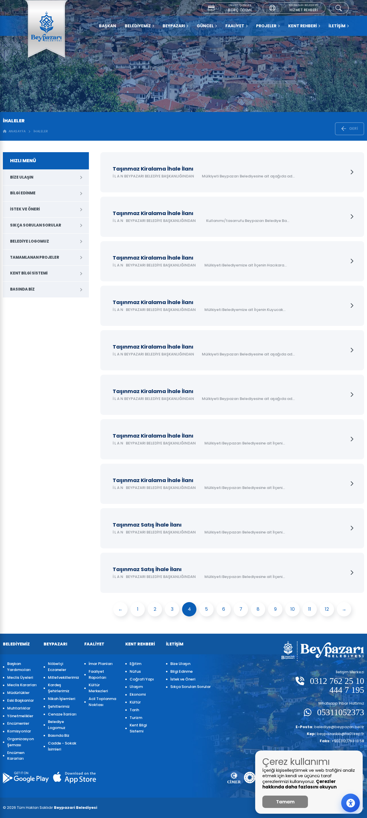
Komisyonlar (19, 731)
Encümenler (18, 723)
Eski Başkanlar (20, 700)
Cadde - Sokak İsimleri (62, 746)
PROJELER (266, 26)
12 (327, 609)
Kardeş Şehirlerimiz (58, 688)
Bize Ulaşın (21, 177)
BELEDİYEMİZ (138, 26)
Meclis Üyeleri (20, 677)
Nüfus (135, 671)
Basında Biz (22, 289)
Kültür (135, 702)
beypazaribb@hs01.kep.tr (335, 733)
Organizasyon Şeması (20, 742)
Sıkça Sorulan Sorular (35, 225)
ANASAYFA (16, 131)
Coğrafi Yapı (142, 679)
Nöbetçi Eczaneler (57, 666)
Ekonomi (138, 694)
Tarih (134, 710)
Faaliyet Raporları (97, 674)
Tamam (285, 802)
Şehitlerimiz (59, 706)
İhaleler (41, 131)
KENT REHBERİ (302, 26)
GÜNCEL (205, 26)
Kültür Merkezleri (98, 688)
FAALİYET (234, 26)
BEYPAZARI (174, 26)
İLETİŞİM (337, 26)
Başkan (107, 26)
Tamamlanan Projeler (34, 257)
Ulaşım (136, 686)
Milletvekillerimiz (63, 677)
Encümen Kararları (15, 755)
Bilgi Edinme (23, 193)
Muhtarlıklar (18, 708)
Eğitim (135, 663)
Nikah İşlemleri (61, 698)
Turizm (136, 717)
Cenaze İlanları (62, 714)
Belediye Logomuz (29, 241)
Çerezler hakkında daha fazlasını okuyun (299, 784)
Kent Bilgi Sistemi (29, 273)
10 (292, 609)
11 (309, 609)
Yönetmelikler (20, 716)
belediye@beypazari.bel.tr (330, 727)
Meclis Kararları (22, 685)
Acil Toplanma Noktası (102, 701)
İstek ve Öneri (25, 209)
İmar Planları (101, 663)
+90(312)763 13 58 (342, 741)
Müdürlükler (18, 692)
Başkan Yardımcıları (19, 666)
